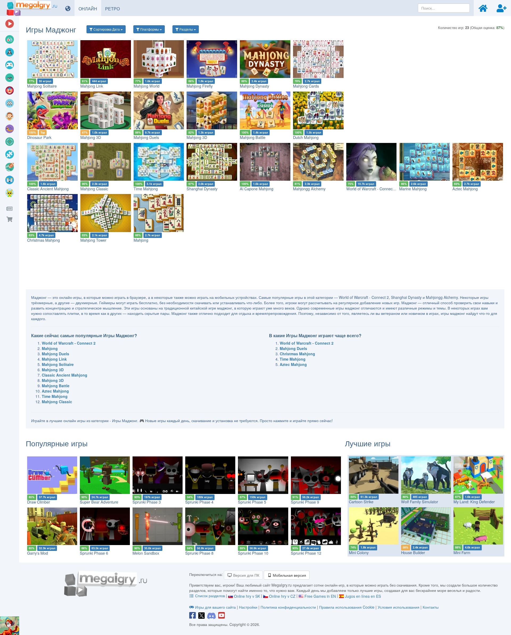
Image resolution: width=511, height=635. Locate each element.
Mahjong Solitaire (42, 86)
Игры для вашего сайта (215, 607)
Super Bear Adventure (99, 502)
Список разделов (210, 595)
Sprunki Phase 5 (252, 502)
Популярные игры (57, 443)
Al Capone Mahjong (256, 188)
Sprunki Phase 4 (199, 502)
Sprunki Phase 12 (306, 553)
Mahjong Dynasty (254, 86)
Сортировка (106, 29)
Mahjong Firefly (200, 86)
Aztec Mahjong (465, 188)
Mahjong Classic (94, 188)
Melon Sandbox (146, 553)
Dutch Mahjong (306, 137)
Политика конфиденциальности (288, 607)
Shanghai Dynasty (202, 188)
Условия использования (398, 607)
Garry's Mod (37, 553)
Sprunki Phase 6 (94, 553)
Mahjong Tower (93, 240)
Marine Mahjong (413, 188)
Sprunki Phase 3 (147, 502)
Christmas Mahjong (43, 240)
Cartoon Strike (361, 501)
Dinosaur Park (39, 137)
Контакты (431, 607)
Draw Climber (38, 502)
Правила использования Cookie (346, 607)
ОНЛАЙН (90, 8)
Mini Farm (462, 552)
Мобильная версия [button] (289, 575)
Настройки (248, 607)
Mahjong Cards (306, 86)
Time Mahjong (146, 188)
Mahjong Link (91, 86)
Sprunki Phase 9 (305, 502)
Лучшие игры (367, 443)
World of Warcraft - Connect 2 (371, 188)
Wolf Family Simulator (419, 501)
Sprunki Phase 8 (199, 553)
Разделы (186, 29)
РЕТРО (114, 8)
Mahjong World (146, 86)
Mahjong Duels (146, 137)
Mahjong (141, 240)
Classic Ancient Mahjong (48, 188)
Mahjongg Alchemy (309, 188)
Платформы (149, 29)
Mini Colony (359, 552)
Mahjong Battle (252, 137)
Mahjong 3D (90, 137)
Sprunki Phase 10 (253, 553)
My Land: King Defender (474, 501)
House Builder (413, 552)
